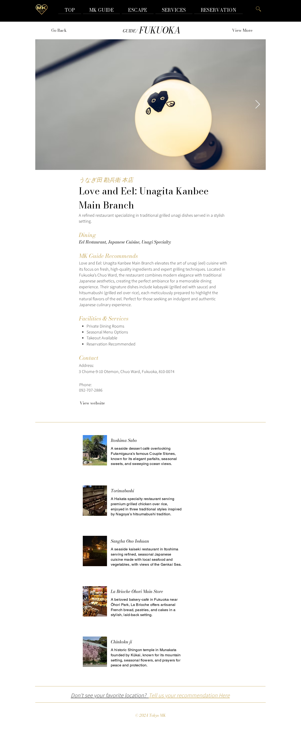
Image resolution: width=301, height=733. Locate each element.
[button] (218, 10)
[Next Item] (257, 104)
